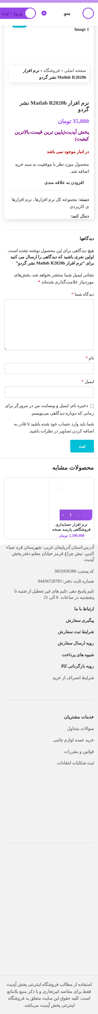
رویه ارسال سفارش (76, 643)
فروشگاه (52, 70)
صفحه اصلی (75, 70)
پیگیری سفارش (80, 620)
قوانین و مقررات (79, 751)
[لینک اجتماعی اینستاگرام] (67, 216)
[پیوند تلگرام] (54, 216)
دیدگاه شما (82, 294)
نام (89, 358)
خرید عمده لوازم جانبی (73, 740)
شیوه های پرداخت (78, 654)
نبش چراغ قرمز (68, 553)
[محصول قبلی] (85, 91)
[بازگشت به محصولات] (79, 91)
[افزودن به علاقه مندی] (58, 486)
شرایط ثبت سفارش (76, 631)
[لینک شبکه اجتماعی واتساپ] (60, 216)
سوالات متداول (80, 728)
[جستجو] (88, 13)
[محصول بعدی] (72, 91)
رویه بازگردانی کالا (77, 666)
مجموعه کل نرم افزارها (56, 199)
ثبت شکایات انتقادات (75, 763)
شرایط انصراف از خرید (73, 677)
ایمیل (87, 381)
